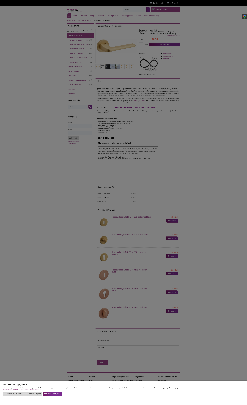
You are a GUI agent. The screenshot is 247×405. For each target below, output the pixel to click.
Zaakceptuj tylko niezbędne (15, 394)
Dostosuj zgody (35, 394)
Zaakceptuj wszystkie (52, 394)
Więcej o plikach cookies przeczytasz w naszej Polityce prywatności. (22, 389)
